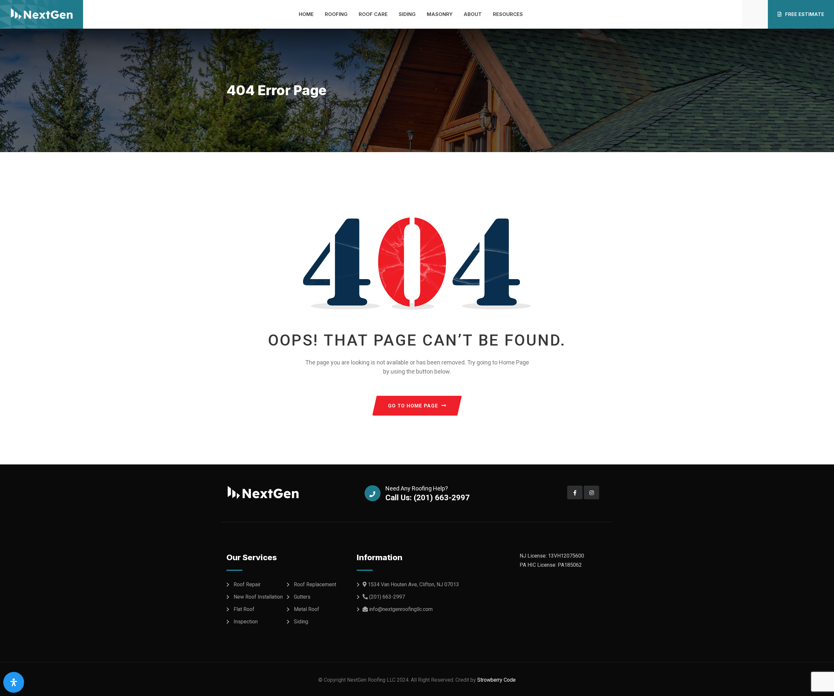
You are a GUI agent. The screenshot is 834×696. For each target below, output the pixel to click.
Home (306, 14)
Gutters (302, 597)
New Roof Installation (258, 597)
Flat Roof (244, 609)
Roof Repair (247, 584)
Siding (407, 14)
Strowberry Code (496, 680)
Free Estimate (804, 14)
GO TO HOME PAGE (413, 406)
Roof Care (373, 14)
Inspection (246, 621)
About (473, 14)
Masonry (440, 14)
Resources (508, 14)
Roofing (336, 14)
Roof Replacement (315, 584)
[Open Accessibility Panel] (13, 682)
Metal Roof (306, 609)
